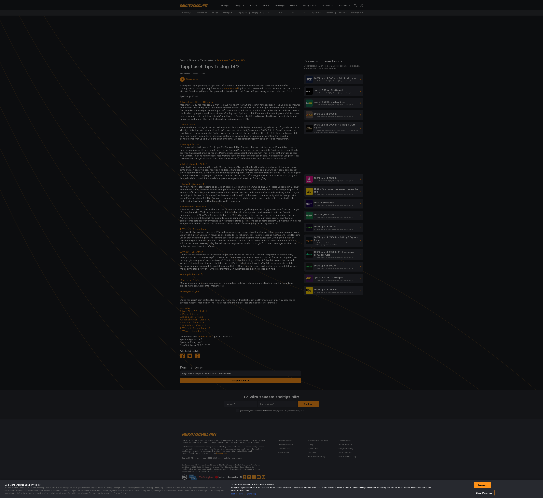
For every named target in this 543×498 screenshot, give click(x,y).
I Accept (482, 485)
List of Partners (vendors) (243, 494)
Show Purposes (484, 493)
